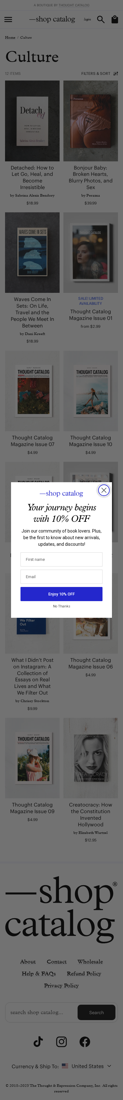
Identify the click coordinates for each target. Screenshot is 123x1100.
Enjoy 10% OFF (61, 594)
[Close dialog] (103, 490)
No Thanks (61, 606)
